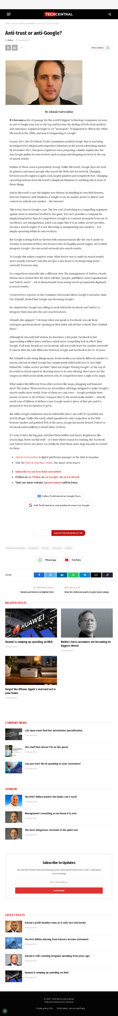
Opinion (15, 23)
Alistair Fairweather (28, 23)
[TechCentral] (59, 14)
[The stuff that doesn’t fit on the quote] (13, 751)
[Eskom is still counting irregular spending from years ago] (13, 960)
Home (7, 23)
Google (45, 548)
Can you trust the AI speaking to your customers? (53, 763)
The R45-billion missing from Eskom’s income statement (56, 939)
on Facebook (71, 477)
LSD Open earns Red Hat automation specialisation (53, 730)
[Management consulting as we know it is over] (13, 817)
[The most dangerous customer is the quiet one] (13, 834)
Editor (10, 40)
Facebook (33, 548)
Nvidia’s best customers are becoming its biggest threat (86, 643)
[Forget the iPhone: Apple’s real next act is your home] (31, 670)
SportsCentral (52, 482)
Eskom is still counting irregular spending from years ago (57, 956)
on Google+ (52, 477)
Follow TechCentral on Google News (61, 496)
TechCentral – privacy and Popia (71, 1008)
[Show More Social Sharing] (21, 48)
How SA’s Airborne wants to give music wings (87, 592)
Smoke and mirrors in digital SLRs (37, 592)
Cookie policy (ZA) (44, 1008)
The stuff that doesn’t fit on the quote (46, 747)
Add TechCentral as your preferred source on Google (61, 505)
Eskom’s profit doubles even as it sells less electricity (55, 922)
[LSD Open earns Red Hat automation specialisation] (13, 734)
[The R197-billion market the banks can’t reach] (13, 800)
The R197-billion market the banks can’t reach (51, 796)
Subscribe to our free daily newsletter (38, 471)
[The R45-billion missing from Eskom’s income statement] (13, 943)
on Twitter (34, 477)
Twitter (68, 548)
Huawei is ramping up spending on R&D (29, 642)
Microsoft (57, 548)
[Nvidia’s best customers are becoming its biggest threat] (87, 623)
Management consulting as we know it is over (51, 813)
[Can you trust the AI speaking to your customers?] (13, 767)
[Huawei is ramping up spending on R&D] (31, 623)
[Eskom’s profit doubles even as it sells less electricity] (13, 926)
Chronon (69, 1001)
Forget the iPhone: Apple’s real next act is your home (30, 691)
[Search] (109, 14)
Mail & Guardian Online (39, 462)
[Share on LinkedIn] (15, 48)
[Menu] (9, 14)
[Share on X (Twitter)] (8, 48)
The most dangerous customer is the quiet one (51, 830)
